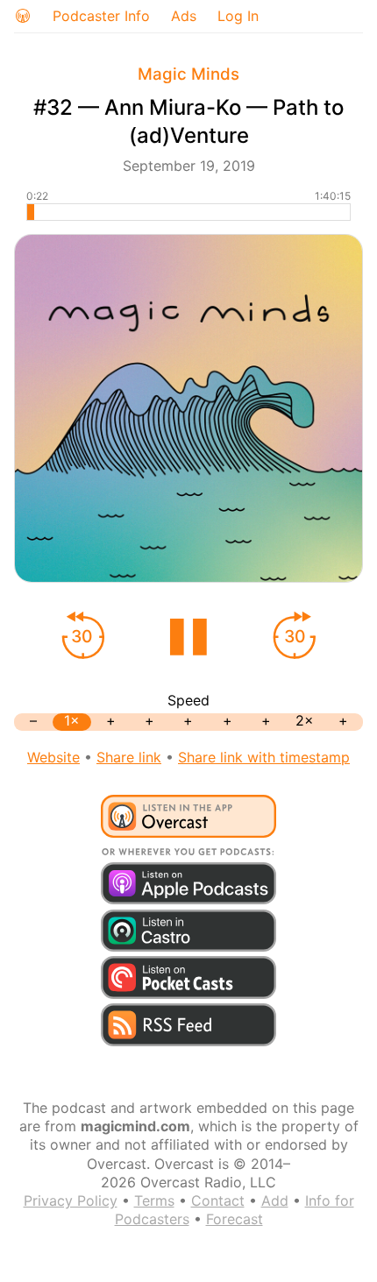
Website (53, 757)
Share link (128, 757)
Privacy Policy (70, 1200)
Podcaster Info (101, 16)
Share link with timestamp (264, 757)
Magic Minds (188, 74)
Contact (218, 1200)
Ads (183, 16)
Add (274, 1200)
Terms (154, 1200)
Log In (238, 16)
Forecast (234, 1219)
